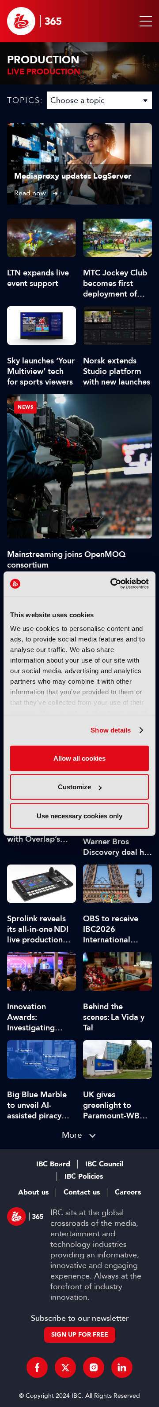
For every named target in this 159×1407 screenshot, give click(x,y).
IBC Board (53, 1164)
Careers (128, 1192)
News (25, 407)
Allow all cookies (79, 758)
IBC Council (104, 1164)
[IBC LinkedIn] (121, 1367)
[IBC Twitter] (65, 1367)
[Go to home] (34, 21)
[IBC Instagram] (93, 1367)
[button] (144, 21)
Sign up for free (79, 1334)
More (72, 1134)
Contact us (82, 1192)
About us (33, 1192)
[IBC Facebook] (37, 1367)
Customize (74, 787)
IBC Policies (83, 1176)
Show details (111, 730)
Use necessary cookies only (79, 815)
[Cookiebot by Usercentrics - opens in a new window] (112, 584)
